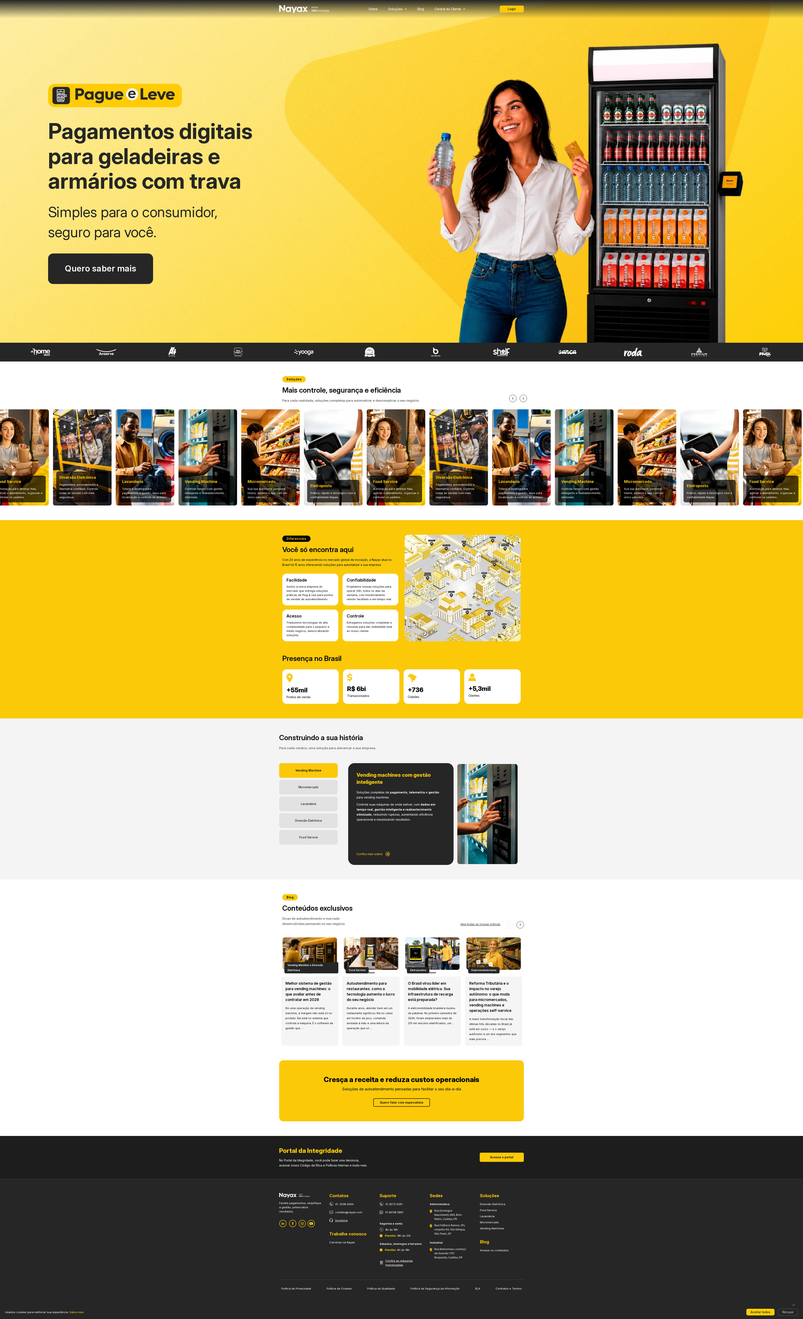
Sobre (373, 9)
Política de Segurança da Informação (435, 1288)
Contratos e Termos (509, 1288)
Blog (420, 9)
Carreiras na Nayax (342, 1242)
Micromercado (489, 1222)
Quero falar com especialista (401, 1102)
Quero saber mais (100, 269)
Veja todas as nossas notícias (480, 924)
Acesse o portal (501, 1157)
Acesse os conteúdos (494, 1250)
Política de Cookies (339, 1288)
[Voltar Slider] (513, 398)
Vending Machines (492, 1228)
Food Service (488, 1210)
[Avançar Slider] (523, 398)
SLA (477, 1288)
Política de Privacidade (296, 1288)
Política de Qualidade (381, 1288)
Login (512, 9)
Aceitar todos (760, 1312)
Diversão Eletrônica (492, 1204)
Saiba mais (76, 1312)
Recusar (788, 1312)
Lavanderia (487, 1216)
